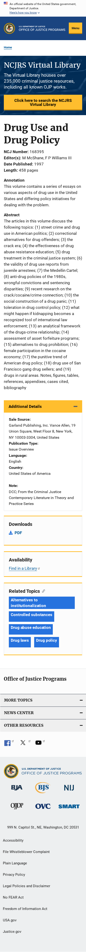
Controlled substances (31, 614)
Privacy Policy (14, 874)
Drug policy (46, 640)
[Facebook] (9, 744)
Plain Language (15, 863)
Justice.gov (12, 931)
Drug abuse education (31, 627)
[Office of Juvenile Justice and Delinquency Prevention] (17, 810)
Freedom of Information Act (25, 909)
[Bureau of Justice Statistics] (43, 794)
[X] (24, 744)
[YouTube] (40, 744)
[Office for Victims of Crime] (43, 809)
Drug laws (20, 640)
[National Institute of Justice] (69, 791)
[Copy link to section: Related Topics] (42, 590)
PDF (18, 532)
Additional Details (25, 406)
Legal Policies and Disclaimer (26, 886)
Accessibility (13, 840)
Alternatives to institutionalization (28, 603)
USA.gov (9, 920)
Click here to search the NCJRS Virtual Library (43, 102)
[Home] (42, 28)
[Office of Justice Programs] (9, 28)
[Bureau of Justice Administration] (16, 791)
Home (8, 47)
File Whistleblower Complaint (26, 852)
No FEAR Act (13, 897)
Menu (75, 28)
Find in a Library (23, 568)
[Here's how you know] (43, 8)
